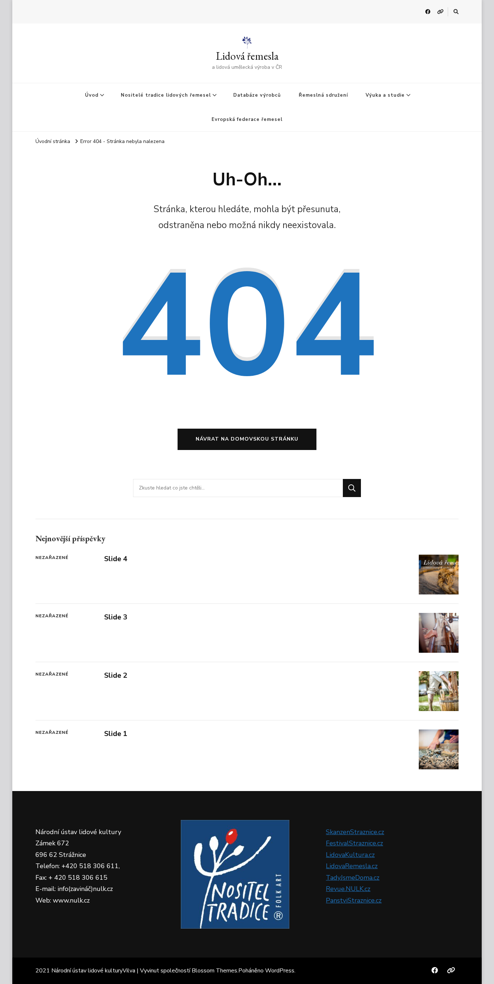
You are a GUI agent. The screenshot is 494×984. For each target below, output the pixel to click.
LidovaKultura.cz (350, 854)
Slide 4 (115, 559)
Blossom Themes (214, 971)
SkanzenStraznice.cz (355, 832)
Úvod (91, 95)
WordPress (279, 971)
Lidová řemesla (247, 56)
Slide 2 (115, 675)
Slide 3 (115, 617)
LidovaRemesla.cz (352, 866)
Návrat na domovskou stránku (247, 439)
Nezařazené (51, 557)
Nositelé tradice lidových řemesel (166, 95)
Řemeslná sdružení (323, 95)
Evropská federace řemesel (247, 119)
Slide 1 (115, 734)
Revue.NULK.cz (348, 888)
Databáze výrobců (257, 95)
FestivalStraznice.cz (354, 843)
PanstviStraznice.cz (354, 900)
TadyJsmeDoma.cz (352, 877)
